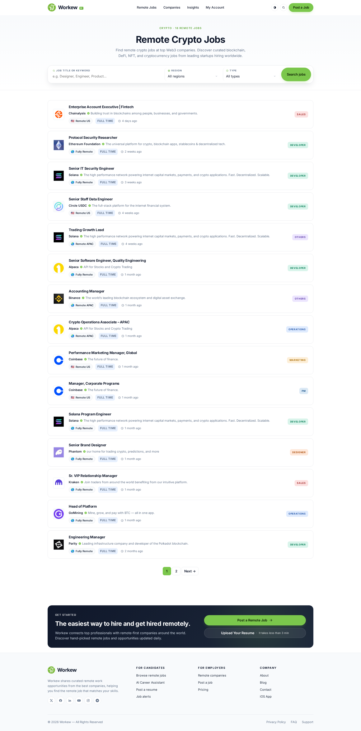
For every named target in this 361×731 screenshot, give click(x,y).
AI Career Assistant (150, 682)
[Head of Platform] (180, 514)
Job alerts (143, 696)
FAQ (294, 722)
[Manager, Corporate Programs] (180, 391)
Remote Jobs (146, 7)
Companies (171, 7)
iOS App (266, 696)
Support (307, 722)
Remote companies (212, 675)
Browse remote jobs (151, 675)
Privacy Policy (276, 722)
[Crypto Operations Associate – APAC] (180, 329)
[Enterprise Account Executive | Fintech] (180, 114)
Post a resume (146, 690)
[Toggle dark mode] (274, 7)
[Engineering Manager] (180, 544)
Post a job (205, 682)
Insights (193, 7)
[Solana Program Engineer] (180, 421)
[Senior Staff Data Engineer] (180, 206)
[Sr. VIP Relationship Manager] (180, 483)
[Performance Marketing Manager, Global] (180, 360)
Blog (263, 682)
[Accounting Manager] (180, 298)
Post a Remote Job (252, 620)
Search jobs (296, 74)
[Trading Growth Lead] (180, 237)
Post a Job (301, 7)
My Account (215, 7)
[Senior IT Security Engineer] (180, 176)
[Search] (283, 7)
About (264, 675)
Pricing (203, 690)
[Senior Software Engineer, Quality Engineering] (180, 268)
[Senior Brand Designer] (180, 452)
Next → (190, 571)
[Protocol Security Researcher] (180, 145)
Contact (265, 690)
